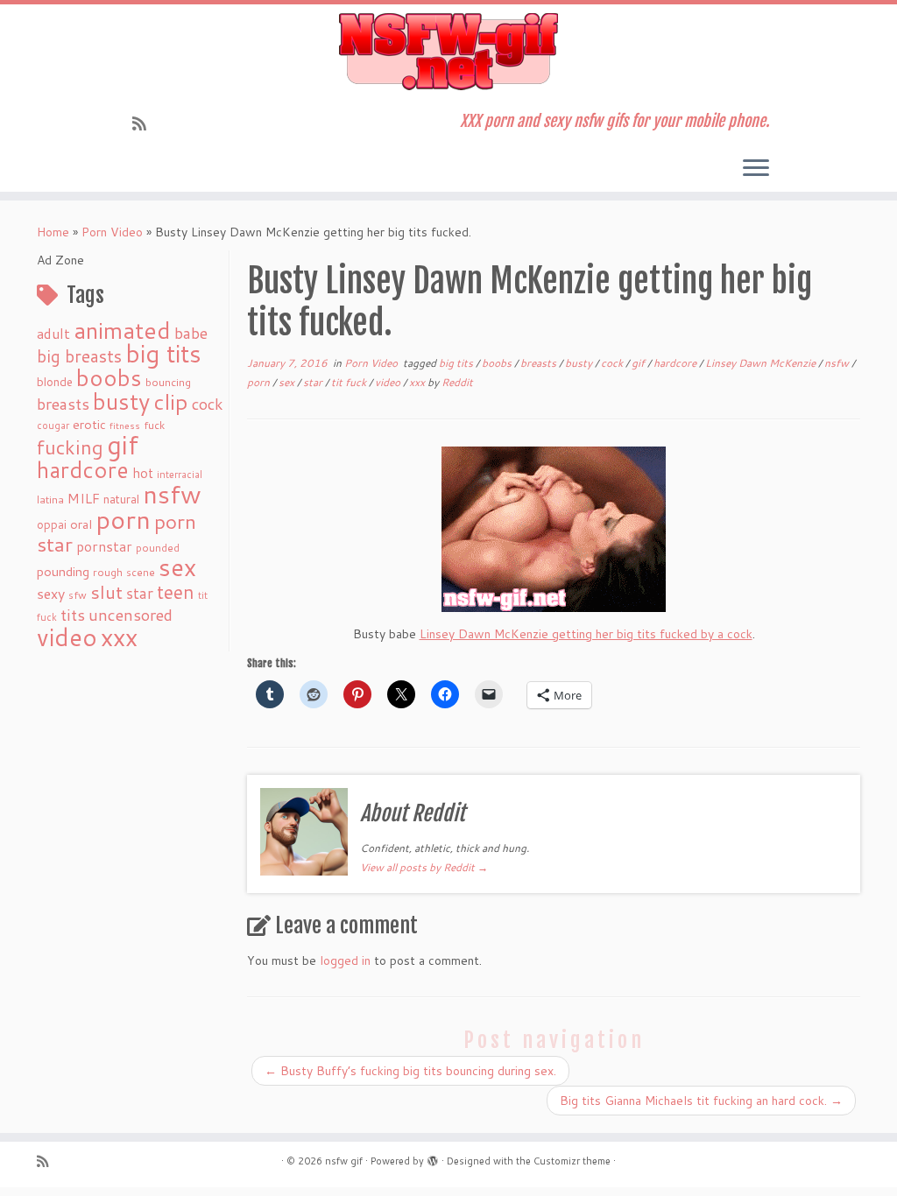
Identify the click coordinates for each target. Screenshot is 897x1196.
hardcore (83, 469)
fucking (70, 447)
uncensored (130, 614)
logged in (345, 960)
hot (142, 472)
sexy (51, 593)
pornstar (104, 546)
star (139, 593)
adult (53, 333)
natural (121, 498)
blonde (55, 381)
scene (140, 572)
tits (72, 614)
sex (177, 567)
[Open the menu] (756, 169)
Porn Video (112, 232)
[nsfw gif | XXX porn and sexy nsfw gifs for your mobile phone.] (448, 51)
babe (191, 332)
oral (81, 524)
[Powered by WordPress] (433, 1157)
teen (175, 592)
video (67, 637)
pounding (63, 571)
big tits (163, 353)
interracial (179, 475)
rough (108, 572)
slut (106, 592)
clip (170, 401)
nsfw (172, 493)
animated (122, 330)
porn (123, 519)
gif (122, 444)
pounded (158, 547)
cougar (53, 426)
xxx (119, 636)
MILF (83, 498)
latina (50, 499)
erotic (89, 424)
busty (121, 401)
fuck (154, 425)
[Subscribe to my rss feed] (145, 123)
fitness (124, 425)
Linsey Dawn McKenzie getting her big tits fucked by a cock (586, 634)
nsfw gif (344, 1161)
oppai (52, 524)
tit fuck (350, 382)
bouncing (168, 382)
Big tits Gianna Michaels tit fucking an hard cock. (701, 1100)
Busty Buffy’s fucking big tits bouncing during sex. (410, 1071)
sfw (77, 594)
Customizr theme (572, 1161)
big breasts (79, 356)
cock (207, 403)
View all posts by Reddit (424, 867)
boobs (109, 377)
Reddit (457, 382)
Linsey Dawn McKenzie (761, 362)
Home (53, 232)
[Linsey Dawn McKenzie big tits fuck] (553, 529)
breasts (63, 403)
